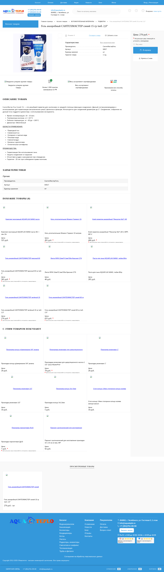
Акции (76, 2)
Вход (145, 2)
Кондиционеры (65, 533)
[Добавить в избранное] (60, 36)
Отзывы (88, 533)
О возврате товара (94, 35)
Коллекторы (64, 530)
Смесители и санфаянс (69, 545)
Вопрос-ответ (105, 530)
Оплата (50, 2)
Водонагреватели (66, 524)
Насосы (62, 539)
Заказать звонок (34, 15)
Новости (89, 2)
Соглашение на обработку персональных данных (83, 556)
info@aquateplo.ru (58, 10)
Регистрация (153, 2)
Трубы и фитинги (66, 551)
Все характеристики (107, 42)
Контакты (88, 536)
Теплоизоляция (65, 548)
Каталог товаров (12, 24)
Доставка (63, 2)
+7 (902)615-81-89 (34, 12)
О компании (89, 524)
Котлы (62, 536)
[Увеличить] (32, 53)
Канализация (64, 527)
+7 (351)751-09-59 (34, 10)
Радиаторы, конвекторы (69, 542)
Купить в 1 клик (146, 58)
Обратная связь (12, 569)
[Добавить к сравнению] (60, 40)
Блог (100, 2)
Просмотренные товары (82, 466)
